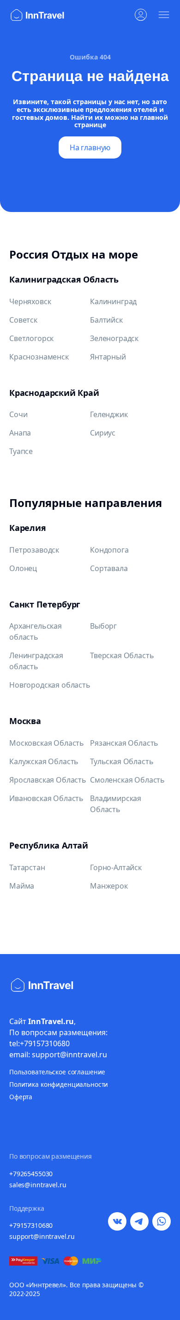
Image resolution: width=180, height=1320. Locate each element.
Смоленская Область (127, 780)
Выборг (103, 626)
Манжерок (109, 886)
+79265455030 (31, 1173)
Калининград (113, 301)
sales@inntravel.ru (37, 1184)
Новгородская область (49, 685)
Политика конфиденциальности (58, 1084)
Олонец (23, 568)
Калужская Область (43, 761)
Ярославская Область (47, 780)
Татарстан (27, 867)
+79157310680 (31, 1225)
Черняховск (30, 301)
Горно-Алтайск (116, 867)
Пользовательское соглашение (57, 1071)
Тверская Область (122, 655)
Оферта (20, 1096)
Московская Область (46, 743)
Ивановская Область (46, 798)
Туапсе (21, 451)
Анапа (20, 433)
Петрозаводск (34, 550)
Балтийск (106, 320)
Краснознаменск (39, 357)
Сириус (102, 433)
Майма (21, 886)
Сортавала (109, 568)
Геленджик (109, 414)
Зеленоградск (114, 338)
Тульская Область (121, 761)
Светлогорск (31, 338)
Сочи (18, 414)
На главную (90, 147)
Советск (23, 320)
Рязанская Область (124, 743)
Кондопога (109, 550)
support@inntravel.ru (42, 1236)
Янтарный (108, 357)
